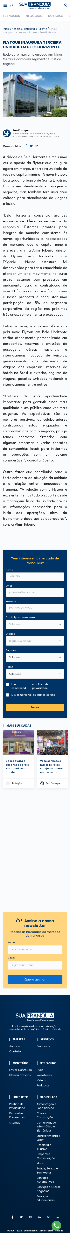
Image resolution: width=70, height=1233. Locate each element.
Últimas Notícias (20, 1075)
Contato (15, 1051)
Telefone (11, 601)
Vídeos (41, 1080)
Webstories (44, 1075)
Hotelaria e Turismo (36, 29)
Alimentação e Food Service (46, 1106)
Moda (40, 1163)
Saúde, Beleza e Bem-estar (47, 1170)
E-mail (12, 957)
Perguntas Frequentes (17, 1115)
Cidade (10, 633)
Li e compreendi (29, 686)
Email (9, 585)
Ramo (9, 666)
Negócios (34, 16)
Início (6, 29)
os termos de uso (44, 695)
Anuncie (14, 1046)
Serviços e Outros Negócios (48, 1189)
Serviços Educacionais (46, 1198)
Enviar (35, 707)
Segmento (12, 650)
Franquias (11, 16)
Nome (9, 570)
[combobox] (32, 641)
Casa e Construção (45, 1115)
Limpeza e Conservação (46, 1156)
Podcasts (43, 1085)
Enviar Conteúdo (20, 1070)
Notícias (55, 16)
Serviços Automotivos (45, 1180)
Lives (40, 1070)
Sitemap (14, 1123)
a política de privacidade (40, 686)
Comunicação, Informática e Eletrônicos (47, 1127)
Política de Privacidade (17, 1106)
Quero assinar (35, 979)
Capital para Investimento (21, 617)
